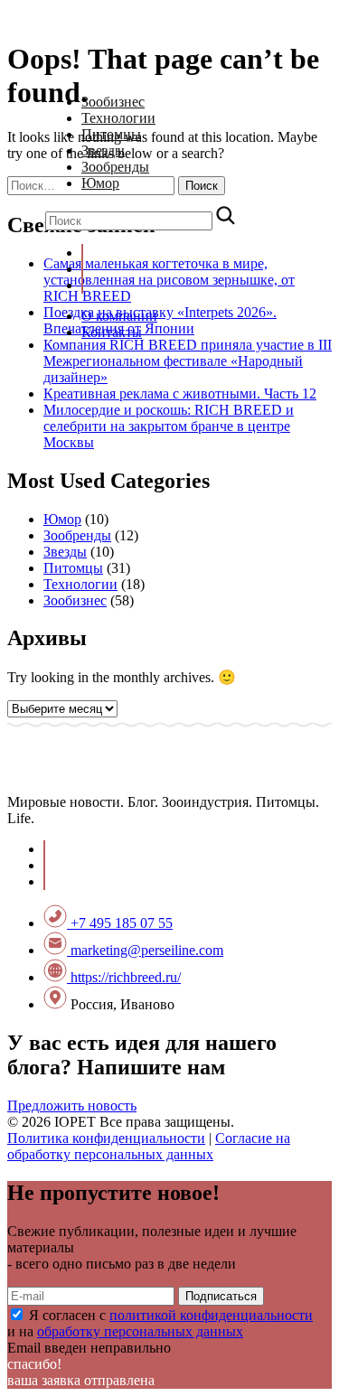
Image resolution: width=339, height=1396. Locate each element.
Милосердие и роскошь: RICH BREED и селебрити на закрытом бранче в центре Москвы (168, 426)
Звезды (103, 150)
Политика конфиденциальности (106, 1138)
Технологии (118, 118)
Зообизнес (113, 101)
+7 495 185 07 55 (120, 923)
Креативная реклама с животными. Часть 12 (179, 393)
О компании (119, 315)
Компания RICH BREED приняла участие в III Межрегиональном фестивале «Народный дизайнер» (187, 361)
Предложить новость (72, 1105)
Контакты (111, 332)
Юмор (100, 183)
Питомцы (111, 134)
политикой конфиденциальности (211, 1315)
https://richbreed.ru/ (124, 977)
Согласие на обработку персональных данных (148, 1146)
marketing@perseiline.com (145, 950)
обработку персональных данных (140, 1331)
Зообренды (115, 166)
